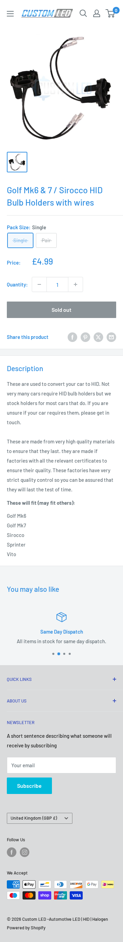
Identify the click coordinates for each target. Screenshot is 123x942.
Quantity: (17, 284)
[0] (110, 13)
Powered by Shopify (26, 927)
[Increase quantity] (75, 284)
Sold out (61, 309)
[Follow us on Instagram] (24, 852)
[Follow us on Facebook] (11, 852)
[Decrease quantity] (39, 284)
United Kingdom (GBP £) (34, 818)
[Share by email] (111, 337)
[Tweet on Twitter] (98, 337)
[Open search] (83, 13)
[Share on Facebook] (72, 337)
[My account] (96, 13)
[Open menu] (10, 13)
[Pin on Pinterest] (85, 337)
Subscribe (29, 785)
